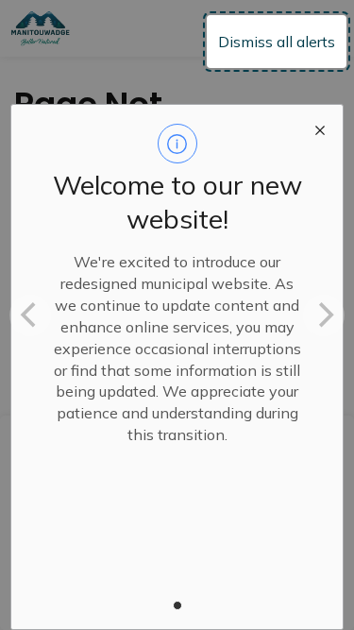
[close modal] (320, 127)
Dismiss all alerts (276, 41)
